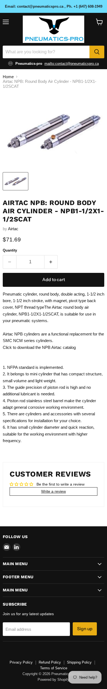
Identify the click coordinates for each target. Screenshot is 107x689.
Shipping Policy (79, 662)
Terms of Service (53, 668)
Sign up (84, 628)
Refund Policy (50, 662)
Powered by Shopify (53, 680)
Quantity (10, 250)
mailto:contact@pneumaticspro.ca (71, 64)
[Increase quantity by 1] (51, 262)
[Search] (96, 52)
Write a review (53, 491)
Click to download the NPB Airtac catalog (39, 347)
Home (8, 76)
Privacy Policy (21, 662)
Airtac (13, 228)
